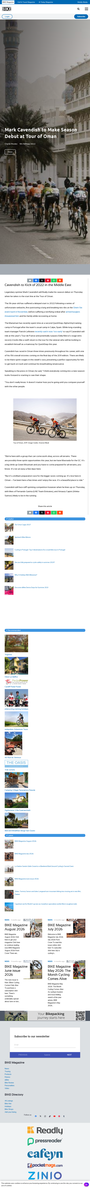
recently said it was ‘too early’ (49, 331)
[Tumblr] (64, 1116)
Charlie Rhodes (11, 144)
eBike (7, 1080)
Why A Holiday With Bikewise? (26, 575)
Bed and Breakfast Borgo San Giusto (20, 831)
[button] (78, 9)
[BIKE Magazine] (6, 9)
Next (69, 1055)
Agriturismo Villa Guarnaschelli (17, 810)
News (7, 920)
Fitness (7, 1077)
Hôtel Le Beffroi (11, 677)
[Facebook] (36, 1116)
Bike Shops (9, 1109)
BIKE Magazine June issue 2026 (27, 879)
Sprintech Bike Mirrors (23, 537)
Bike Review (9, 1083)
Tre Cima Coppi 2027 (23, 525)
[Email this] (30, 280)
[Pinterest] (59, 1116)
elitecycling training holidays (16, 709)
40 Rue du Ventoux (13, 757)
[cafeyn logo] (45, 1154)
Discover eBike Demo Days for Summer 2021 (31, 587)
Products (8, 1074)
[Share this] (36, 280)
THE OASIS (10, 770)
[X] (40, 1116)
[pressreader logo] (45, 1142)
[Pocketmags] (45, 1165)
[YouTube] (54, 1116)
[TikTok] (50, 1116)
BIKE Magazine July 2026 (24, 854)
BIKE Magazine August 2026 (25, 841)
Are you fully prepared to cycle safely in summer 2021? (35, 562)
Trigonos (8, 655)
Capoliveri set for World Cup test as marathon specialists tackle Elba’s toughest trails (46, 904)
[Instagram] (45, 1116)
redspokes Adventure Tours (16, 729)
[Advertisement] (47, 269)
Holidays (8, 1106)
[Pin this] (48, 280)
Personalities (9, 1085)
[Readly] (45, 1131)
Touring (7, 1071)
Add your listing (10, 1112)
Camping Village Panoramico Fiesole (20, 790)
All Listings (9, 1101)
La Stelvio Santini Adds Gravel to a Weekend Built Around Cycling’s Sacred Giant (44, 866)
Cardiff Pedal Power (13, 687)
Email (16, 1045)
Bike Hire (8, 1104)
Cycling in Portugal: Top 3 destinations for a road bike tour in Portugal (40, 550)
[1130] (45, 1175)
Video (7, 1088)
